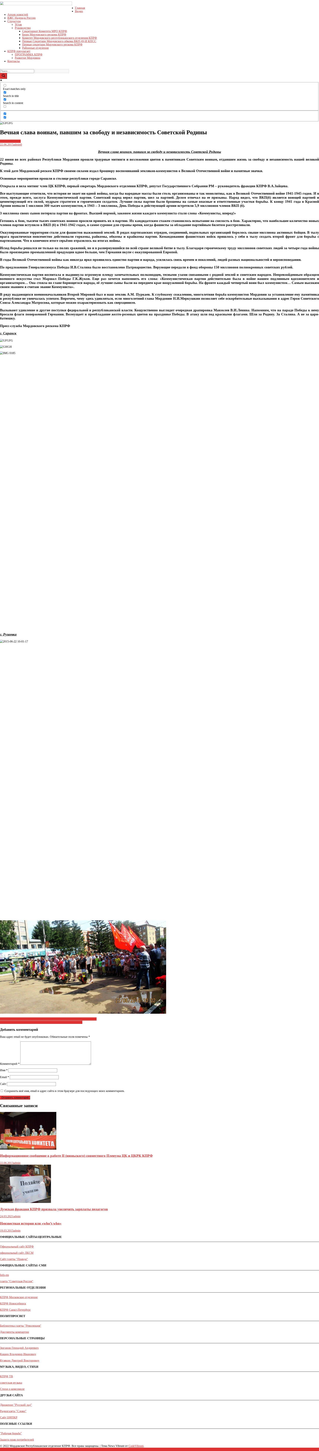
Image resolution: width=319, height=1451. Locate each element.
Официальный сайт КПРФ (17, 1246)
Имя (4, 1070)
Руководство (23, 27)
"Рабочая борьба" (11, 1433)
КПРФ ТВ (6, 1376)
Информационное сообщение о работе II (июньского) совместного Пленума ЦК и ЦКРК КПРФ (76, 1156)
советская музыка (11, 1382)
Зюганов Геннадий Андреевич (19, 1347)
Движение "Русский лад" (16, 1404)
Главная (80, 7)
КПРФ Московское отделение (19, 1297)
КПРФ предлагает (18, 51)
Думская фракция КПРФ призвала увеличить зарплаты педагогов (54, 1209)
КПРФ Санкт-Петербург (15, 1309)
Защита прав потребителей (17, 1439)
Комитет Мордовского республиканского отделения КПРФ (59, 37)
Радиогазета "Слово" (13, 1411)
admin (16, 144)
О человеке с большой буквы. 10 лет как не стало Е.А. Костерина (41, 1022)
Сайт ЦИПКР (8, 1417)
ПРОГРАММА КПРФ (28, 54)
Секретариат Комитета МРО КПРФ (44, 31)
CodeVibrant (135, 1445)
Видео (79, 11)
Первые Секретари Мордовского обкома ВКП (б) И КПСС (59, 41)
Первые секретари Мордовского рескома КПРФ (52, 44)
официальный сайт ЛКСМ (16, 1252)
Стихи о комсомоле (12, 1389)
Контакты (13, 61)
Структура (14, 21)
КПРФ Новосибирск (13, 1303)
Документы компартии (14, 1332)
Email (4, 1077)
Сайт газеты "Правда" (14, 1259)
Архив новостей (17, 14)
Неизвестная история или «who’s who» (30, 1223)
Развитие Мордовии (27, 57)
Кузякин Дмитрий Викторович (19, 1360)
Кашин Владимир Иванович (18, 1354)
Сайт (3, 1083)
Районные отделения (35, 47)
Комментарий (10, 1063)
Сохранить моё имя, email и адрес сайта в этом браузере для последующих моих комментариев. (64, 1091)
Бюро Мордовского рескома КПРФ (44, 34)
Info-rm (4, 1275)
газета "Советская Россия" (16, 1281)
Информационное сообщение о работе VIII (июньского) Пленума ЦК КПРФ (48, 1019)
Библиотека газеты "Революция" (20, 1325)
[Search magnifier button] (3, 76)
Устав (18, 24)
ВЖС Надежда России (21, 17)
